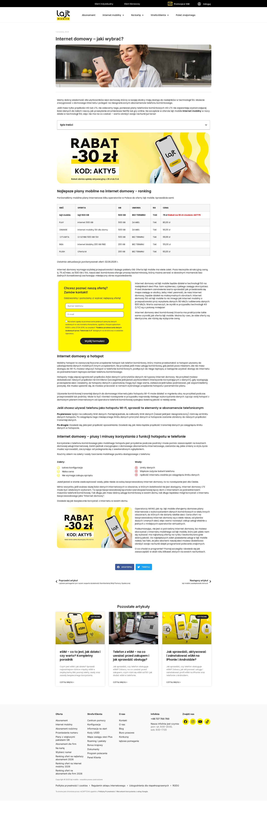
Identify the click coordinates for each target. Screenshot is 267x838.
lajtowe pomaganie (129, 741)
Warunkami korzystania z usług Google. (132, 791)
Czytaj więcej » (67, 682)
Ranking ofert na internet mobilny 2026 (68, 765)
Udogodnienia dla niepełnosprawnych (149, 785)
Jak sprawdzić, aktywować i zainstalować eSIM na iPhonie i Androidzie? (186, 656)
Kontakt (123, 720)
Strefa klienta (158, 15)
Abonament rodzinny (66, 728)
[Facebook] (185, 721)
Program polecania (97, 753)
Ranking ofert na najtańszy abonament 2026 (69, 758)
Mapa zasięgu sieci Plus (99, 736)
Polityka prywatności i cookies (72, 785)
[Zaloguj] (199, 4)
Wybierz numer (64, 752)
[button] (206, 125)
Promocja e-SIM (182, 4)
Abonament (88, 15)
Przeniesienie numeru (67, 732)
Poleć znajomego (185, 15)
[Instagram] (193, 721)
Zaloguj (207, 4)
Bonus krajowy (95, 745)
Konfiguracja (94, 724)
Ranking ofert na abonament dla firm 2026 (69, 772)
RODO (176, 785)
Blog (121, 728)
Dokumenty (93, 749)
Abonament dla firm (66, 744)
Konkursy (124, 736)
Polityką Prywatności (107, 791)
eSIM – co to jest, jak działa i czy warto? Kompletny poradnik (80, 656)
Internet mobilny (112, 15)
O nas (122, 724)
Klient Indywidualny (104, 4)
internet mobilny (192, 111)
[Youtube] (200, 721)
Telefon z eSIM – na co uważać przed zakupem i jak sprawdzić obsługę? (131, 656)
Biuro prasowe (126, 732)
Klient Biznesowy (132, 4)
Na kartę (136, 15)
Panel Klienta (94, 757)
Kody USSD (93, 732)
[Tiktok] (207, 721)
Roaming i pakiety (96, 741)
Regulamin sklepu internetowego (108, 785)
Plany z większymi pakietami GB (65, 738)
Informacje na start (97, 728)
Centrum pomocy (96, 720)
